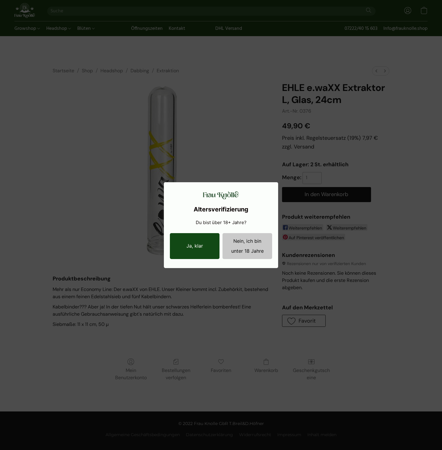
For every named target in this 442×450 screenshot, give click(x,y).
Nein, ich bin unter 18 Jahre (247, 246)
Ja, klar (194, 246)
